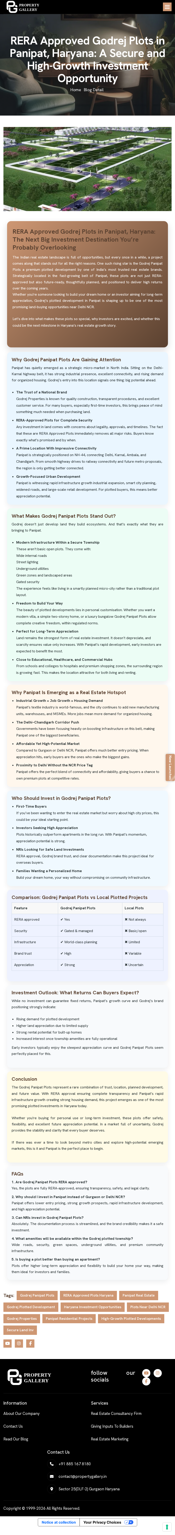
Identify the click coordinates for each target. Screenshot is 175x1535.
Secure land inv (20, 1330)
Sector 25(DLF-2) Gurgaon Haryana (89, 1488)
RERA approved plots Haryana (88, 1295)
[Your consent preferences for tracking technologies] (167, 1527)
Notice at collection (59, 1522)
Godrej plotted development (31, 1307)
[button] (167, 7)
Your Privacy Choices (102, 1522)
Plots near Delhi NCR (147, 1307)
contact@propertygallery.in (83, 1476)
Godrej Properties (22, 1318)
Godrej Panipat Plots (37, 1295)
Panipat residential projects (69, 1318)
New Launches (170, 767)
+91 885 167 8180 (75, 1463)
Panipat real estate (139, 1295)
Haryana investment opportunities (92, 1307)
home (75, 89)
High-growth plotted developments (131, 1318)
